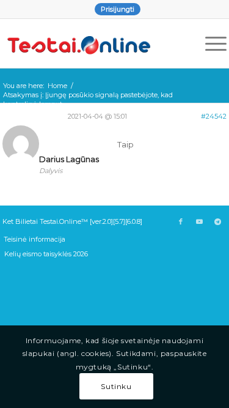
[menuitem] (118, 9)
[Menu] (210, 43)
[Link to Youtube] (199, 221)
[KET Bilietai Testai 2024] (92, 43)
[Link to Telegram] (217, 221)
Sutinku (116, 386)
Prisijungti (117, 9)
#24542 (214, 116)
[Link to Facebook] (181, 221)
